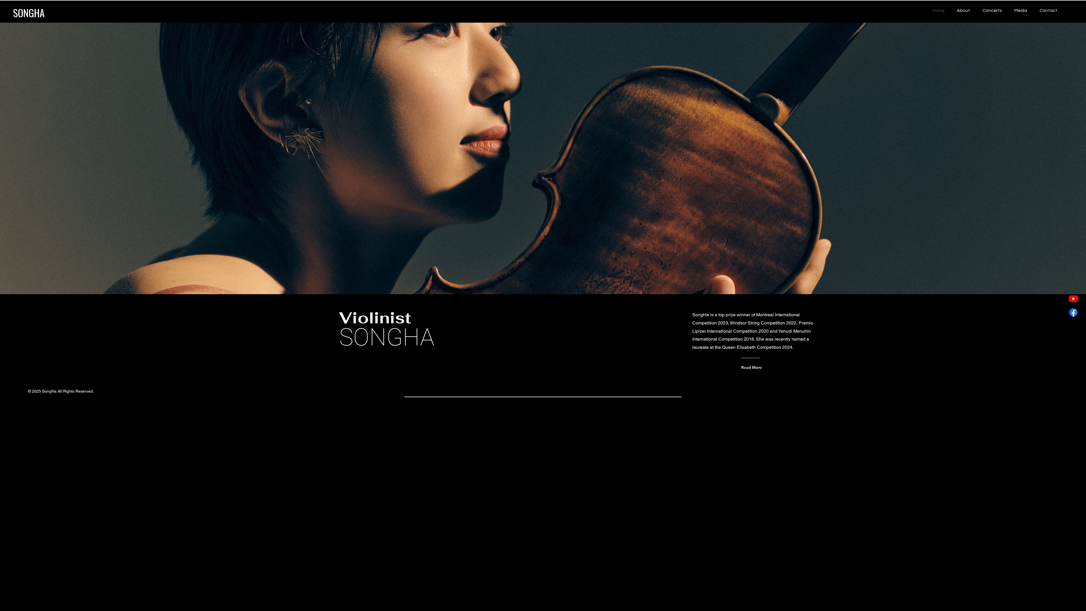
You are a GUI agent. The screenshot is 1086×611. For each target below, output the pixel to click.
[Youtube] (1073, 298)
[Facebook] (1073, 312)
